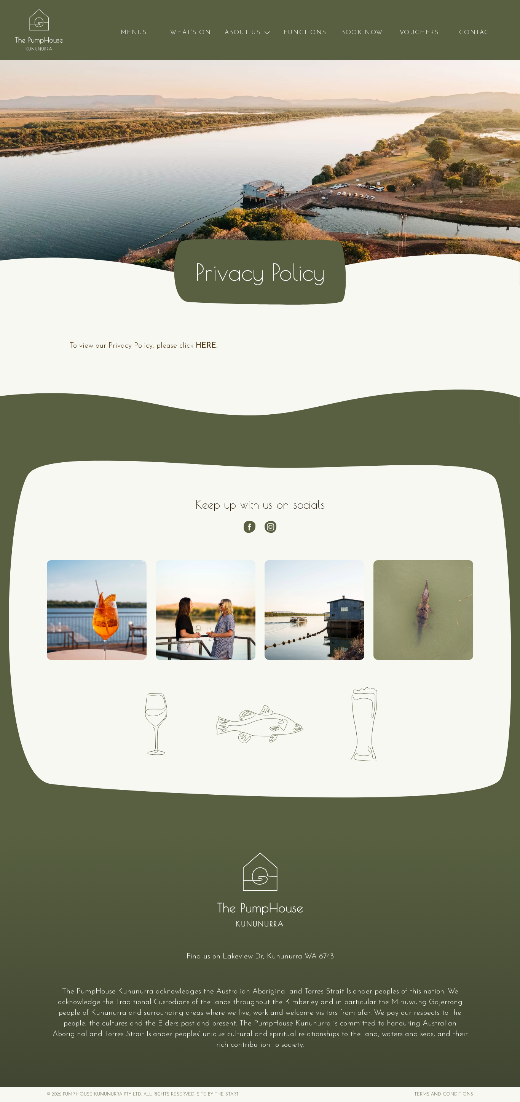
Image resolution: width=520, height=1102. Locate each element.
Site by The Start (218, 1094)
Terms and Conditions (443, 1094)
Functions (305, 33)
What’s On (190, 33)
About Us (243, 33)
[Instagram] (270, 527)
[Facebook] (249, 527)
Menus (134, 33)
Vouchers (419, 33)
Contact (476, 33)
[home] (39, 30)
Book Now (362, 33)
